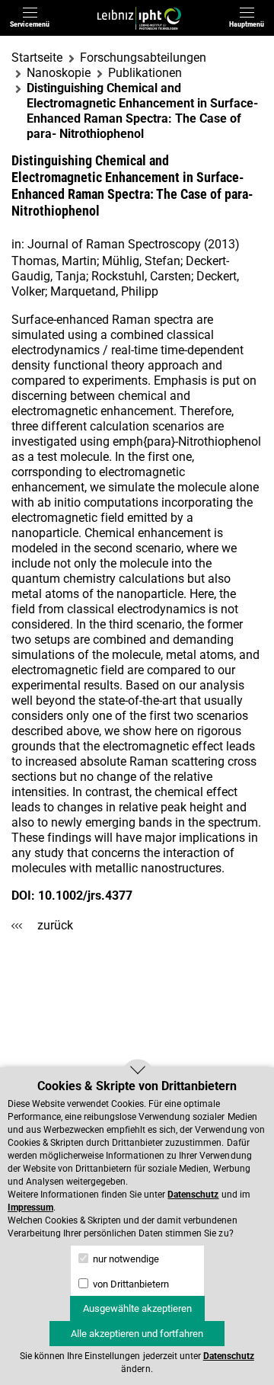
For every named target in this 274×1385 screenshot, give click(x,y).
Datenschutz (192, 1194)
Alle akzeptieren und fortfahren (137, 1333)
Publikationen (145, 73)
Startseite (36, 57)
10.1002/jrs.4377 (85, 895)
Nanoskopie (59, 73)
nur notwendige (125, 1259)
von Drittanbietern (130, 1284)
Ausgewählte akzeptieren (137, 1308)
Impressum (30, 1207)
